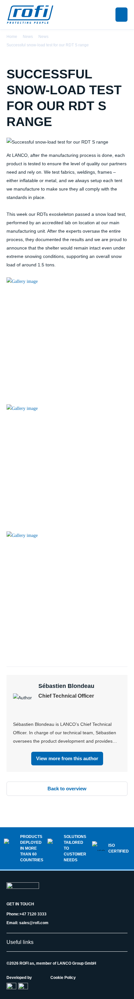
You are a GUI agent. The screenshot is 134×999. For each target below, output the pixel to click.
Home (12, 36)
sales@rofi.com (33, 923)
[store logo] (30, 14)
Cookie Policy (63, 977)
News (28, 36)
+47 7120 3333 (33, 914)
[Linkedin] (41, 710)
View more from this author (67, 758)
